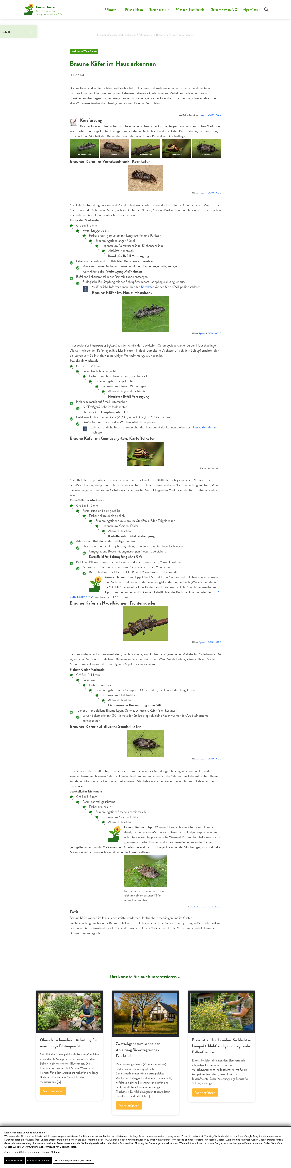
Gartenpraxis (158, 9)
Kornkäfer (147, 286)
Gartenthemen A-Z (224, 9)
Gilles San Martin (198, 906)
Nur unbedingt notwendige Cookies (73, 1160)
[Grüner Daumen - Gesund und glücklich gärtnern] (43, 9)
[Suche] (266, 9)
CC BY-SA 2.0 (214, 906)
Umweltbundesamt (205, 427)
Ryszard (202, 115)
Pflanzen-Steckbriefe (190, 9)
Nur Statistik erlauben (38, 1160)
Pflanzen (111, 9)
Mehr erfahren (53, 1091)
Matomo (55, 1152)
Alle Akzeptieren (14, 1160)
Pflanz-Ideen (134, 9)
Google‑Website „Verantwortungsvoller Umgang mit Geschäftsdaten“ (40, 1146)
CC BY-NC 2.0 (214, 115)
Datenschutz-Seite (59, 1139)
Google (46, 1152)
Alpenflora (250, 9)
